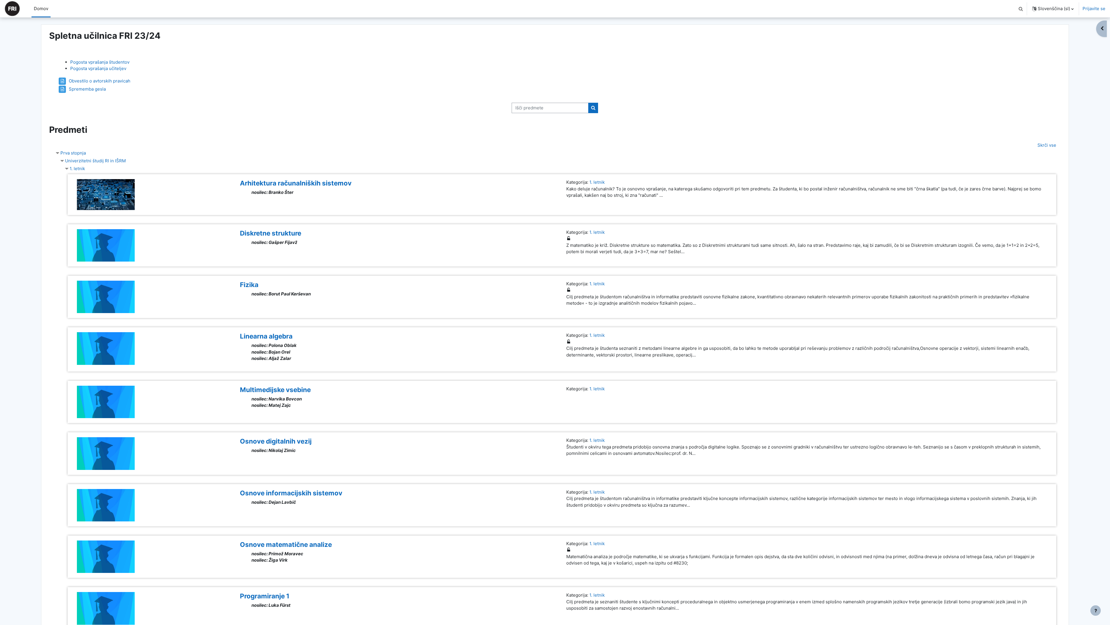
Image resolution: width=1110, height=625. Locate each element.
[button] (1021, 8)
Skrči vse (1046, 145)
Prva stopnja (73, 153)
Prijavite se (1094, 8)
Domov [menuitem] (41, 8)
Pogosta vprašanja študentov (100, 62)
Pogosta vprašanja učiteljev (98, 68)
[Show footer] (1095, 610)
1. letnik (77, 168)
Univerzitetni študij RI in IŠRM (95, 160)
